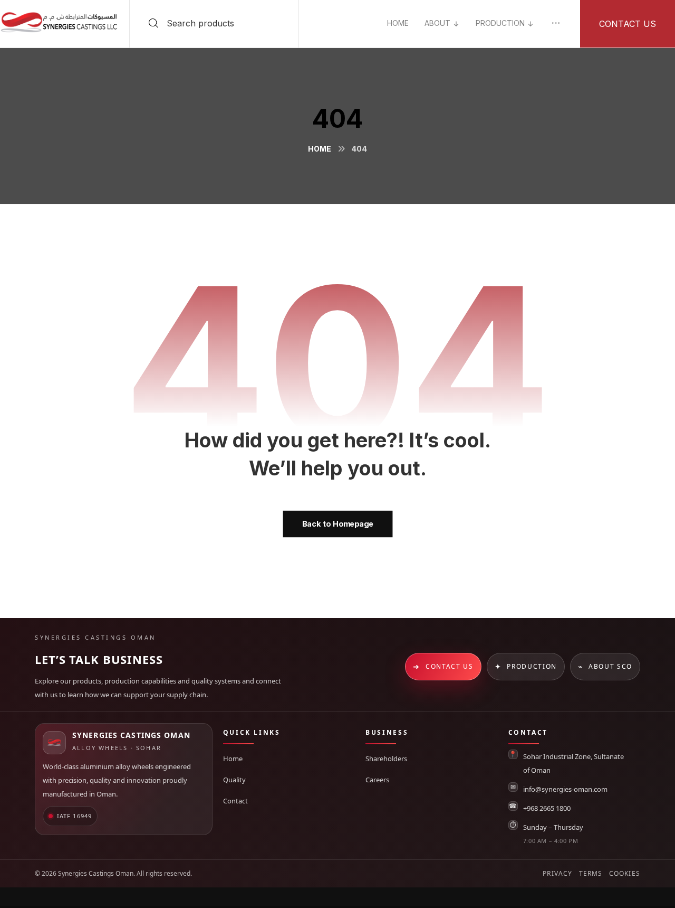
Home (233, 758)
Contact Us (443, 666)
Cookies (624, 873)
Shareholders (386, 758)
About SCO (605, 666)
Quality (234, 779)
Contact (235, 801)
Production (526, 666)
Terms (591, 873)
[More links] (556, 23)
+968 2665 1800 (547, 808)
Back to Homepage (337, 524)
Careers (377, 779)
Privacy (557, 873)
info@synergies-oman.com (565, 789)
